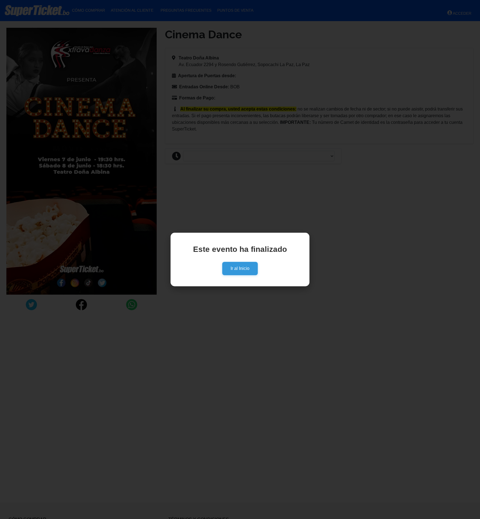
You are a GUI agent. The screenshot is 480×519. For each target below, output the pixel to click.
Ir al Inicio (240, 268)
